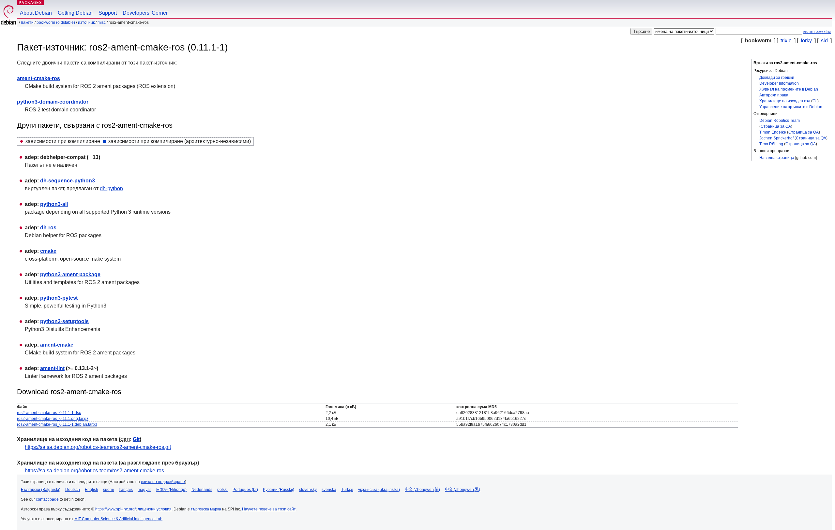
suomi (108, 489)
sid (824, 40)
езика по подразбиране (163, 482)
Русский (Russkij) (278, 489)
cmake (48, 251)
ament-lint (52, 368)
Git (814, 101)
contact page (47, 499)
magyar (144, 489)
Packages (30, 2)
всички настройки (817, 32)
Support (108, 13)
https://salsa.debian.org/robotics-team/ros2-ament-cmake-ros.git (98, 447)
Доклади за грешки (776, 77)
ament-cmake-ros (38, 78)
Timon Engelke (772, 132)
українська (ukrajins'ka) (379, 489)
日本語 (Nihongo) (171, 489)
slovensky (308, 489)
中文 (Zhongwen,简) (422, 489)
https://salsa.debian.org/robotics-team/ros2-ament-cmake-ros (94, 470)
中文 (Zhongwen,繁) (462, 489)
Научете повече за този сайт (269, 509)
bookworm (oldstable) (56, 22)
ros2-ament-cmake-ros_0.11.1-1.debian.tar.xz (57, 424)
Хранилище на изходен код (784, 101)
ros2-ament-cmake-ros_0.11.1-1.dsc (49, 412)
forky (806, 40)
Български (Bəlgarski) (40, 489)
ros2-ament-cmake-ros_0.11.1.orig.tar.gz (52, 418)
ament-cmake (56, 345)
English (91, 489)
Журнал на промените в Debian (788, 89)
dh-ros (48, 227)
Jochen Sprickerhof (776, 138)
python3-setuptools (64, 321)
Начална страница (776, 157)
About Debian (36, 13)
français (126, 489)
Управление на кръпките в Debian (790, 107)
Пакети (27, 22)
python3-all (54, 204)
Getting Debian (75, 13)
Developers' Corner (145, 13)
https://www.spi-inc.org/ (115, 509)
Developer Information (779, 83)
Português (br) (245, 489)
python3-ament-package (70, 274)
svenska (329, 489)
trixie (786, 40)
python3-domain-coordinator (52, 102)
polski (222, 489)
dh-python (111, 188)
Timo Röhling (771, 144)
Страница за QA (776, 126)
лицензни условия (155, 509)
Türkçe (347, 489)
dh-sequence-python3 (67, 180)
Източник (86, 22)
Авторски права (773, 95)
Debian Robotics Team (779, 120)
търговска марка (206, 509)
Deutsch (72, 489)
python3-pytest (59, 298)
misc (102, 22)
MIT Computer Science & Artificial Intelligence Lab (118, 519)
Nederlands (201, 489)
